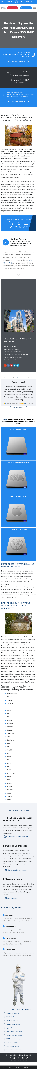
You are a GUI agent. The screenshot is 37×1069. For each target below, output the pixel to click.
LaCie (9, 763)
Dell (8, 713)
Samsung (10, 730)
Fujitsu (9, 786)
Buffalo (9, 766)
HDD (3, 1067)
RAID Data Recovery (12, 1020)
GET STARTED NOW (17, 101)
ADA (2, 1)
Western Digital (12, 694)
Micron (9, 753)
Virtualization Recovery (13, 1024)
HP (8, 717)
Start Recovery (12, 8)
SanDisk (10, 727)
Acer (8, 707)
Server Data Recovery (18, 530)
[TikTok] (27, 1058)
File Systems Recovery (13, 1050)
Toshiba (10, 703)
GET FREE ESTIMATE (17, 61)
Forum (33, 1)
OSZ (8, 747)
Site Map (13, 1061)
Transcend (10, 733)
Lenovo (9, 720)
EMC (8, 780)
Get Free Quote (25, 8)
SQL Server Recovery (13, 1039)
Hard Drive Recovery (18, 429)
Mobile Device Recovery (14, 1031)
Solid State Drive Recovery (18, 463)
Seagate (10, 700)
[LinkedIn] (23, 1058)
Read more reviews (18, 407)
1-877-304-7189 (18, 2)
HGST (9, 776)
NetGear (10, 770)
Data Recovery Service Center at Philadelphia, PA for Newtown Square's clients (18, 421)
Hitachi (9, 697)
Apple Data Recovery (18, 496)
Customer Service (14, 360)
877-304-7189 (17, 357)
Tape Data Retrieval (12, 1042)
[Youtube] (14, 1058)
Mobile (26, 1067)
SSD (10, 1067)
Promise (10, 790)
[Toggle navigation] (34, 1067)
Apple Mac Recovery (12, 1028)
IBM (8, 760)
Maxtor (9, 783)
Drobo (9, 757)
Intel (8, 743)
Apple (9, 710)
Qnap (9, 793)
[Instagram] (18, 1058)
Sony (8, 800)
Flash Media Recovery (13, 1046)
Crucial (9, 750)
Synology (10, 796)
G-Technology (11, 773)
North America (22, 1061)
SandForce (10, 740)
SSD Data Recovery (12, 1017)
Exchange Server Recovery (14, 1035)
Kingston (10, 723)
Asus (8, 737)
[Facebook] (10, 1058)
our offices (13, 96)
